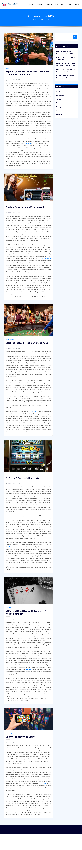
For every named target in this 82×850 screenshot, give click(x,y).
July (48, 20)
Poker (57, 4)
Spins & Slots (39, 4)
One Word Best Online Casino (21, 736)
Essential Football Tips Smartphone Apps (27, 342)
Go (75, 37)
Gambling (49, 4)
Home (36, 20)
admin (8, 80)
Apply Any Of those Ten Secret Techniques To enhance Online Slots (27, 73)
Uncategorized (10, 339)
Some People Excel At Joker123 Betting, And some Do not (26, 612)
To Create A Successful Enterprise (23, 478)
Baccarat (78, 4)
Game (71, 4)
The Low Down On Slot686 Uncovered (25, 207)
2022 (42, 20)
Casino (31, 4)
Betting (63, 4)
